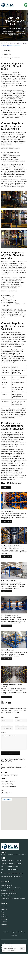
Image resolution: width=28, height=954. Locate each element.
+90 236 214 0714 (6, 793)
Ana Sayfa (4, 43)
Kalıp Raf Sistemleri (6, 896)
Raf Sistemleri (4, 917)
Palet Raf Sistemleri (7, 885)
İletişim (3, 912)
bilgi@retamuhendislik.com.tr (9, 775)
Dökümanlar (4, 924)
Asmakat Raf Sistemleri (7, 890)
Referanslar (4, 922)
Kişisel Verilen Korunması (7, 944)
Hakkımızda (4, 909)
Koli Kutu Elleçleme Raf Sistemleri (10, 888)
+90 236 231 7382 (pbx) (8, 781)
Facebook (21, 932)
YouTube (14, 935)
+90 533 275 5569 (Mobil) (8, 786)
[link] (6, 521)
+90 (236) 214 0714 (12, 869)
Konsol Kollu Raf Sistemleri (8, 893)
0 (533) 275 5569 (14, 866)
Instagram (13, 932)
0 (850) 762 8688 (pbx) (15, 863)
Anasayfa (4, 907)
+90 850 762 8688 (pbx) (8, 784)
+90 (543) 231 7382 (16, 876)
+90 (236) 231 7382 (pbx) (14, 861)
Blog (2, 914)
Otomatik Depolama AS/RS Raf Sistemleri (13, 898)
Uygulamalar (4, 919)
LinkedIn (6, 932)
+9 (8, 863)
